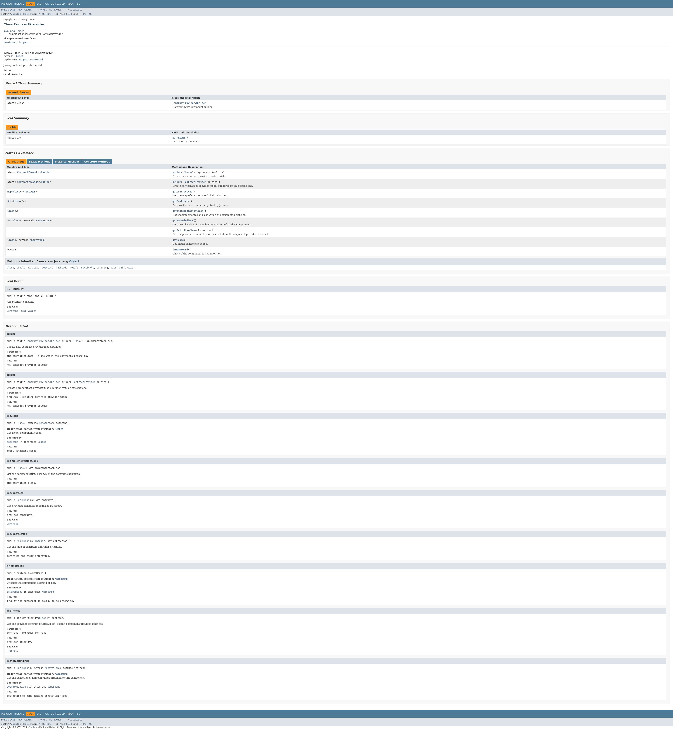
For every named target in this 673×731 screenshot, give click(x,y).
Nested (16, 14)
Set (9, 201)
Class (187, 172)
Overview (6, 4)
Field (26, 14)
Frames (42, 10)
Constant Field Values (21, 310)
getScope (178, 240)
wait (113, 267)
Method (46, 14)
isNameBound (180, 249)
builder (177, 172)
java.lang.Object (14, 31)
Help (78, 4)
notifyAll (87, 267)
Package (19, 4)
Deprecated (58, 4)
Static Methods (39, 161)
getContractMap (182, 191)
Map (9, 191)
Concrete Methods (97, 161)
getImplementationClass (187, 210)
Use (39, 4)
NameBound (10, 42)
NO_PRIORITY (180, 137)
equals (21, 267)
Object (19, 56)
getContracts (180, 201)
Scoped (23, 42)
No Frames (55, 10)
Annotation (42, 220)
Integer (30, 191)
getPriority (180, 230)
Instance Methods (67, 161)
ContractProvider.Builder (189, 103)
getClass (47, 267)
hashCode (61, 267)
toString (102, 267)
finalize (33, 267)
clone (10, 267)
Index (70, 4)
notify (74, 267)
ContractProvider (195, 182)
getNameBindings (182, 220)
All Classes (75, 10)
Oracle (31, 727)
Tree (46, 4)
